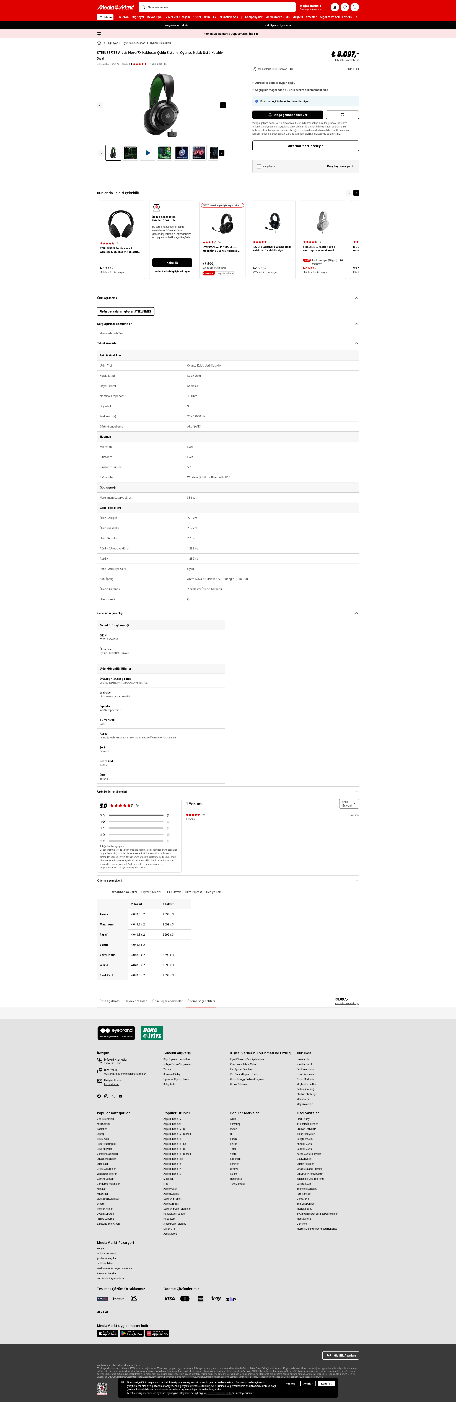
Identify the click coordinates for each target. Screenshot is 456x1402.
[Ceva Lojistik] (102, 1298)
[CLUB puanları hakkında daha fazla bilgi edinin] (291, 69)
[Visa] (169, 1298)
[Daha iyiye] (152, 1033)
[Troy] (216, 1298)
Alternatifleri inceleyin (305, 146)
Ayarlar (308, 1383)
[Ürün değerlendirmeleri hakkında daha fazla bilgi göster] (165, 64)
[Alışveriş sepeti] (355, 7)
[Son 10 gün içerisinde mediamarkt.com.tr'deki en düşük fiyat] (341, 260)
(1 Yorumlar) (156, 63)
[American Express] (200, 1298)
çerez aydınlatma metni (219, 1393)
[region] (228, 939)
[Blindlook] (116, 1033)
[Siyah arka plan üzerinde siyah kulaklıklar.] (121, 224)
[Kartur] (118, 1298)
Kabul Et (172, 263)
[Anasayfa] (99, 43)
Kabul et (326, 1383)
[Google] (132, 1333)
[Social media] (100, 1096)
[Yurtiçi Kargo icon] (134, 1298)
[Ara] (143, 7)
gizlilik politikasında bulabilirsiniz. (323, 133)
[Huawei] (157, 1333)
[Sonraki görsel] (223, 105)
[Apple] (107, 1333)
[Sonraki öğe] (356, 193)
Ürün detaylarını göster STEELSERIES (125, 311)
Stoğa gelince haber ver (290, 115)
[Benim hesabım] (335, 7)
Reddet (290, 1383)
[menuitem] (123, 17)
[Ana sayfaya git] (115, 7)
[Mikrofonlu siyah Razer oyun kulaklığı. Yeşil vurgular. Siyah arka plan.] (273, 223)
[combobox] (220, 7)
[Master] (185, 1298)
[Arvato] (102, 1311)
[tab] (124, 892)
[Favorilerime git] (345, 7)
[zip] (232, 1299)
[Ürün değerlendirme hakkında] (137, 805)
